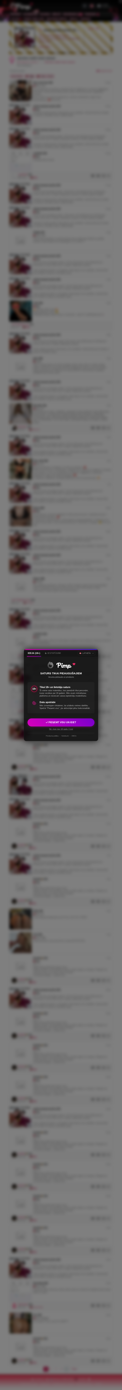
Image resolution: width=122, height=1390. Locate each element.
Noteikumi (65, 736)
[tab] (34, 653)
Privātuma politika (52, 736)
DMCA (74, 736)
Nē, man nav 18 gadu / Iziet (61, 729)
